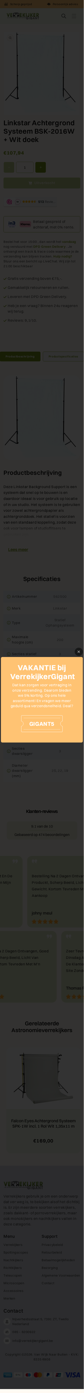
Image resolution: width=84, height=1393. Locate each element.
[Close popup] (79, 652)
